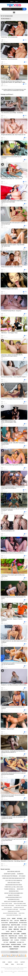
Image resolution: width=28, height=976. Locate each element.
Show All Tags (14, 952)
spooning (19, 918)
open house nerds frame (20, 903)
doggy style (6, 925)
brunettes (23, 920)
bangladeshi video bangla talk (14, 915)
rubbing (11, 927)
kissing (19, 931)
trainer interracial (9, 889)
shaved (7, 931)
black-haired (4, 922)
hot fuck (6, 942)
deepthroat (5, 938)
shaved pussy (13, 949)
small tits (4, 935)
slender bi (20, 873)
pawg (11, 920)
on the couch (23, 922)
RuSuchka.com (11, 956)
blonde (24, 944)
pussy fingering (22, 938)
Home (3, 962)
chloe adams (23, 909)
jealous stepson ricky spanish (10, 913)
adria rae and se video (14, 882)
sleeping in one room (19, 907)
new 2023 (16, 929)
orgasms (16, 946)
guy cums (17, 933)
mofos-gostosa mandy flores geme (13, 901)
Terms (6, 964)
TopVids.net (6, 971)
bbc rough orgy (8, 907)
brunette (13, 931)
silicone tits (20, 942)
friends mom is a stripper (14, 911)
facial (8, 918)
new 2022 (4, 927)
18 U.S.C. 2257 (20, 964)
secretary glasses (9, 873)
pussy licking (6, 944)
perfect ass (13, 938)
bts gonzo (22, 876)
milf (25, 935)
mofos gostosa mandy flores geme (10, 909)
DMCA (12, 964)
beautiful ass (13, 936)
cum (15, 927)
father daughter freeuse (9, 876)
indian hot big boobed (13, 895)
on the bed (24, 924)
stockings (23, 940)
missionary (5, 940)
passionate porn (6, 933)
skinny (14, 918)
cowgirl (23, 933)
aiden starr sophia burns (7, 905)
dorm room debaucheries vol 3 (14, 897)
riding (10, 929)
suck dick (13, 942)
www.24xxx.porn (7, 955)
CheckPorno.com (21, 956)
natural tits (4, 920)
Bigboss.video (15, 955)
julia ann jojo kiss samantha (13, 880)
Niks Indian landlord (13, 871)
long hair (16, 920)
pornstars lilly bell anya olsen (14, 887)
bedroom (3, 918)
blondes (17, 940)
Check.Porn (4, 956)
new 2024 (23, 946)
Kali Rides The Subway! (21, 905)
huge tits (4, 929)
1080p (25, 918)
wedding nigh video (14, 891)
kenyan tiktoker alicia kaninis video (13, 893)
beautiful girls (7, 946)
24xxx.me (22, 955)
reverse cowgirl (16, 944)
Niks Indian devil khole (13, 899)
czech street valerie (7, 903)
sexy (12, 940)
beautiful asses (15, 924)
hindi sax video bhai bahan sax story (14, 878)
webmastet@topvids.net (22, 971)
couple (21, 936)
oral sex (23, 929)
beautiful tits (22, 927)
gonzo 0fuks (21, 913)
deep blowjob (13, 922)
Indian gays (20, 889)
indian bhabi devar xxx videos (14, 884)
